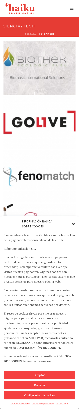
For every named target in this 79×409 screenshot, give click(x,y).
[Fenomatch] (47, 168)
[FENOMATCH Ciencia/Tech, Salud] (39, 176)
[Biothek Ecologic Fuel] (47, 59)
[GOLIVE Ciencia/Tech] (39, 122)
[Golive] (47, 113)
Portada (30, 34)
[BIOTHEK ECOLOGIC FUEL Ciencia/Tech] (39, 68)
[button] (73, 224)
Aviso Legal (62, 403)
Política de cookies (20, 403)
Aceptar (40, 375)
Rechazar (39, 385)
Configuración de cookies (39, 395)
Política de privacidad (43, 403)
